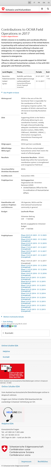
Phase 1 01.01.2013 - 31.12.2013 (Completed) (33, 310)
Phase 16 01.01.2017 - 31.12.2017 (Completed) (34, 252)
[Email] (15, 326)
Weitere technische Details (13, 317)
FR (39, 3)
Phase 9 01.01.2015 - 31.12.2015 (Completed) (33, 278)
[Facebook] (2, 326)
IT (34, 3)
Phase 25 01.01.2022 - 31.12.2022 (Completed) (34, 240)
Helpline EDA (7, 423)
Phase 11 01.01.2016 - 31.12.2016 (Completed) (34, 270)
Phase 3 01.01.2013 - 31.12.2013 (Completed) (33, 302)
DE (29, 3)
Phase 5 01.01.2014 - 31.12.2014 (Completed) (33, 294)
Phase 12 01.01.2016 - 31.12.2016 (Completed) (34, 266)
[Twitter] (5, 326)
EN (44, 3)
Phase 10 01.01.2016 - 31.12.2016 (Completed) (34, 274)
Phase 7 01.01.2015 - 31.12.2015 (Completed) (33, 286)
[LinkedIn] (8, 326)
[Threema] (10, 326)
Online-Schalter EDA (9, 345)
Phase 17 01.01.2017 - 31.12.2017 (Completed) (34, 248)
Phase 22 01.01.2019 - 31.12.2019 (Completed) (34, 244)
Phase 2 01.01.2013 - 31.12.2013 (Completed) (33, 306)
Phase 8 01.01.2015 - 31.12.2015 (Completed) (33, 282)
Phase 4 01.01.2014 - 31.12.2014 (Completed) (33, 298)
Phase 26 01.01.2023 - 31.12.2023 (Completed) (34, 236)
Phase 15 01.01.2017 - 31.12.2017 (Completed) (34, 256)
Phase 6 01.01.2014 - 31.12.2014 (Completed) (33, 290)
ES (49, 3)
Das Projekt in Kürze (11, 93)
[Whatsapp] (13, 326)
